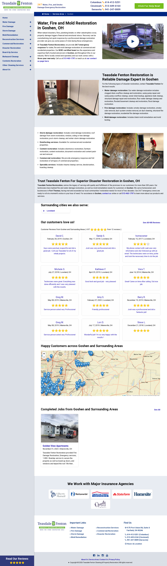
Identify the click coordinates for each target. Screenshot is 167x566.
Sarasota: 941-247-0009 (106, 9)
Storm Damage (8, 31)
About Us (6, 69)
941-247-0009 (137, 540)
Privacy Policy (114, 559)
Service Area (58, 14)
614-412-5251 (137, 534)
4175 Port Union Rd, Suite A (138, 529)
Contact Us (104, 559)
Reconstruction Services (13, 39)
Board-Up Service (10, 52)
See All (157, 410)
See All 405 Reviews (151, 223)
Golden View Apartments (56, 446)
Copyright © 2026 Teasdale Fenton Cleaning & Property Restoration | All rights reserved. (101, 562)
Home (5, 18)
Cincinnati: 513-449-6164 (105, 6)
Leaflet (124, 395)
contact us (106, 193)
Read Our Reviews (17, 558)
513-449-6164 (137, 537)
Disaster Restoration (11, 48)
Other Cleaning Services (13, 65)
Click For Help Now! (149, 6)
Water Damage (8, 22)
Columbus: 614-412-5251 (105, 2)
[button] (30, 22)
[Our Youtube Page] (107, 555)
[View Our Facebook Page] (94, 555)
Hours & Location (134, 544)
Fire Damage (8, 26)
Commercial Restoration (13, 44)
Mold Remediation (10, 35)
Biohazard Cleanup (10, 57)
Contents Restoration (11, 61)
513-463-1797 (69, 58)
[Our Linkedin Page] (98, 555)
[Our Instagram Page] (103, 555)
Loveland (51, 211)
